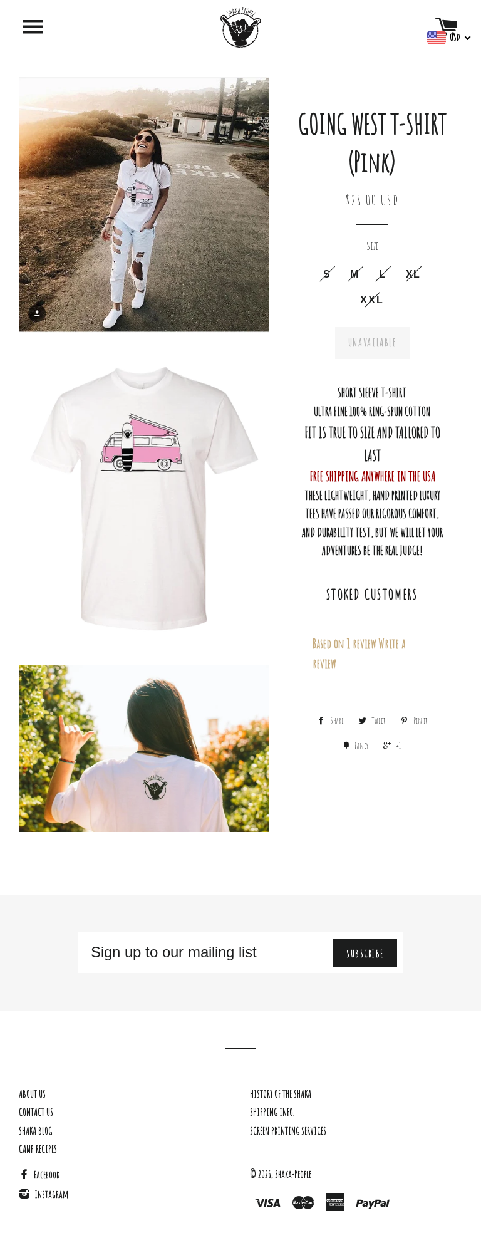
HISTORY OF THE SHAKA (280, 1094)
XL (413, 273)
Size (372, 245)
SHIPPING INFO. (272, 1112)
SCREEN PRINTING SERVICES (288, 1131)
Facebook (45, 1174)
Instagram (50, 1194)
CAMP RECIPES (38, 1149)
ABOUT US (32, 1094)
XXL (371, 299)
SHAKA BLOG (35, 1131)
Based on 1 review (344, 643)
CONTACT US (36, 1112)
